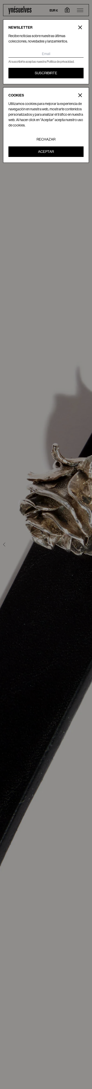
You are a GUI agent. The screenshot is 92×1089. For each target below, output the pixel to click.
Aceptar (46, 152)
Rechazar (46, 139)
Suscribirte (46, 73)
